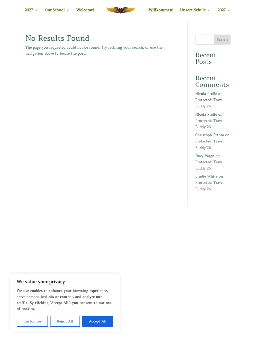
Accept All (97, 321)
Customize (32, 321)
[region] (65, 302)
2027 (29, 10)
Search (222, 39)
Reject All (65, 321)
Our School (55, 10)
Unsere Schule (193, 10)
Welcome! (85, 10)
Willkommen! (161, 10)
